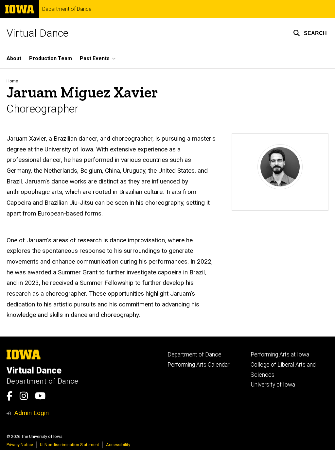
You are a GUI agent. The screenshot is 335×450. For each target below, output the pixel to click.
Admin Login (31, 413)
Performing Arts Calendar (198, 364)
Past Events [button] (95, 58)
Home (12, 80)
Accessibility (118, 444)
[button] (310, 33)
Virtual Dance (37, 33)
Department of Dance (67, 9)
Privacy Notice (20, 444)
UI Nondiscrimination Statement (69, 444)
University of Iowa (273, 384)
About (14, 58)
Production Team (50, 58)
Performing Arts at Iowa (280, 354)
